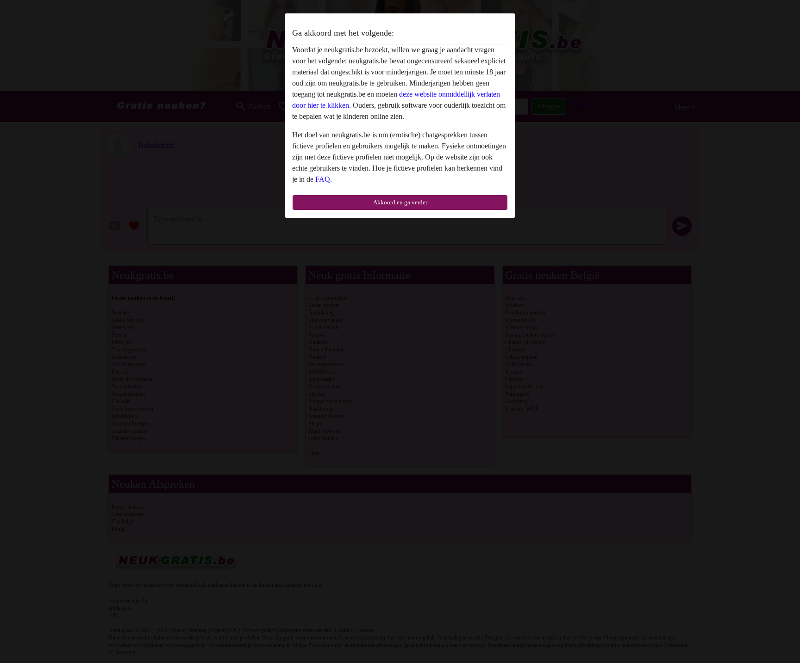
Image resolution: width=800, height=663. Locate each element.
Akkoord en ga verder (400, 202)
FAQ (322, 179)
